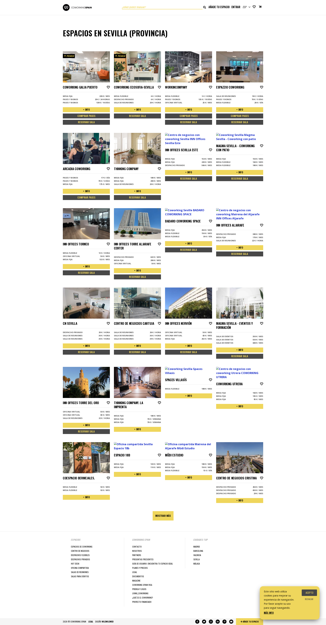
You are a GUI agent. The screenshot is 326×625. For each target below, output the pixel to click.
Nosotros (137, 550)
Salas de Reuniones (80, 572)
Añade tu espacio (219, 7)
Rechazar (309, 599)
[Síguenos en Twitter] (204, 622)
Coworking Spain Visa (142, 584)
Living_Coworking (140, 593)
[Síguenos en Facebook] (197, 622)
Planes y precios (140, 567)
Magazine (136, 580)
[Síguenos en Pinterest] (224, 622)
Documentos (138, 576)
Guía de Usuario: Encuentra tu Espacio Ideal (152, 563)
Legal (134, 572)
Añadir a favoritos (108, 87)
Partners (136, 555)
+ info (86, 109)
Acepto (309, 592)
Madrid (196, 546)
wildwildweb (107, 621)
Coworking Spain (77, 7)
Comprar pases (86, 116)
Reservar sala (86, 122)
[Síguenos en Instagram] (211, 622)
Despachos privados (80, 559)
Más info (269, 612)
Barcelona (198, 550)
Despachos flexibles (80, 555)
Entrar (235, 7)
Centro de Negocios (80, 550)
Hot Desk (75, 563)
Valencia (197, 555)
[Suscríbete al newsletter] (231, 622)
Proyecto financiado (141, 601)
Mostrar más (163, 515)
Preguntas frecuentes (142, 559)
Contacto (137, 546)
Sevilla (196, 559)
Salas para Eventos (80, 576)
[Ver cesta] (260, 7)
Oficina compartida (80, 567)
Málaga (196, 563)
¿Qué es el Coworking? (142, 597)
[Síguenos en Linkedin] (218, 622)
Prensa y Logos (139, 589)
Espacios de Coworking (81, 546)
